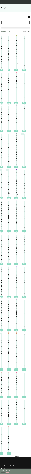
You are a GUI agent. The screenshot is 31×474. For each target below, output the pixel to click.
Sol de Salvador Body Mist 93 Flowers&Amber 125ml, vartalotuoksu (16, 279)
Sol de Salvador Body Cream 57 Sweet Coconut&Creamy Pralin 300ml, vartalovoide (1, 280)
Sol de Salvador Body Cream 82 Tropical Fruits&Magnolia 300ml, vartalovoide (24, 247)
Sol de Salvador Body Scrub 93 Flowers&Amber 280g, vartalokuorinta (16, 182)
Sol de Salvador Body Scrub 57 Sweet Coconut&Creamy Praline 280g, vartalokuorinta (1, 214)
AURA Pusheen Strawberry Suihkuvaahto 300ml (24, 383)
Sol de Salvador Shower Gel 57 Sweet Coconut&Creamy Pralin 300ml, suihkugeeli (1, 247)
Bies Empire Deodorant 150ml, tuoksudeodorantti (8, 116)
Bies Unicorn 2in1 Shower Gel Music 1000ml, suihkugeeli (8, 181)
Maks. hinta (27, 24)
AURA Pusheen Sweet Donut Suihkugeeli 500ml (1, 437)
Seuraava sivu (17, 456)
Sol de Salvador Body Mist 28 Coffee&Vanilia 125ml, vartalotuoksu (8, 313)
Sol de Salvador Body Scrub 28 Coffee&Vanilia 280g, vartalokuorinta (8, 214)
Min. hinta (2, 24)
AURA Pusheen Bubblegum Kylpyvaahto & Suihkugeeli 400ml (16, 410)
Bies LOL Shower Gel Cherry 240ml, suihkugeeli (24, 146)
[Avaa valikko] (1, 2)
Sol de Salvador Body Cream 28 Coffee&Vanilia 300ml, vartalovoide (8, 279)
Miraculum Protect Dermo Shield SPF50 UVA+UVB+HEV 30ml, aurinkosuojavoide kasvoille (1, 51)
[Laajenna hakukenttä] (7, 3)
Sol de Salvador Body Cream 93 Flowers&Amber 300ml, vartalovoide (16, 247)
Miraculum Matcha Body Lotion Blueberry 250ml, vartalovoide (1, 86)
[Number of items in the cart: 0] (9, 2)
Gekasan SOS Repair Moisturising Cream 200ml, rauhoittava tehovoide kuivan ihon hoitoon (16, 149)
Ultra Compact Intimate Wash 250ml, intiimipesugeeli (16, 348)
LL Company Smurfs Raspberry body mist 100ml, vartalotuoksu (16, 117)
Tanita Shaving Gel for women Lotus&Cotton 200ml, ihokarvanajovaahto (24, 313)
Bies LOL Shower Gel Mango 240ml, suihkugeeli (1, 180)
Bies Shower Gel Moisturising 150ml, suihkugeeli (1, 347)
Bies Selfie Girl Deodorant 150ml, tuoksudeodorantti (24, 85)
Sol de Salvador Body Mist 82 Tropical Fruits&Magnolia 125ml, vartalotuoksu (24, 280)
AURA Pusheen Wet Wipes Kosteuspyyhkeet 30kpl (8, 383)
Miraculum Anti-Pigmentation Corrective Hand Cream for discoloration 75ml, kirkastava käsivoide (24, 350)
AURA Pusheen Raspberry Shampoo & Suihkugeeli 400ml (8, 410)
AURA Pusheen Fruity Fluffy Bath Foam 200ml (1, 409)
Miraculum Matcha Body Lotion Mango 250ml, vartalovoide (16, 49)
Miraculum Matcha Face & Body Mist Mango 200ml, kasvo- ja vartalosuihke (8, 50)
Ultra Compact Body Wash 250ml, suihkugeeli (8, 347)
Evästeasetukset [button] (3, 472)
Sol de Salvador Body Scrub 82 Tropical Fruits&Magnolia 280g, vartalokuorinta (24, 182)
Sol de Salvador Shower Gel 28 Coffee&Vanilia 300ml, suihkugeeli (8, 247)
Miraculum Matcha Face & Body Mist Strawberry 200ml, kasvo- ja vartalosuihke (8, 86)
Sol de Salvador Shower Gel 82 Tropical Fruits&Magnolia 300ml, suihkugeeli (24, 214)
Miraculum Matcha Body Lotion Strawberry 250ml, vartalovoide (16, 86)
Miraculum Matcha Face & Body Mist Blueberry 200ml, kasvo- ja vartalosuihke (24, 50)
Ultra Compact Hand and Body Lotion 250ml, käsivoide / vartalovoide (8, 439)
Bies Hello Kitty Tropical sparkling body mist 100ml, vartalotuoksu (1, 147)
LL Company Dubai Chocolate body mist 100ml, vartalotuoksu (24, 117)
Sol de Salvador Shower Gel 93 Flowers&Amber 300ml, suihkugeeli (16, 214)
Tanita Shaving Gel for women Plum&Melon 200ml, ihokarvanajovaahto (16, 313)
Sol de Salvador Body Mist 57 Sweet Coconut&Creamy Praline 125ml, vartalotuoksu (1, 313)
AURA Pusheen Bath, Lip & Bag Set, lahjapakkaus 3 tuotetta (1, 383)
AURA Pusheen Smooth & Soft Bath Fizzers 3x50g (16, 383)
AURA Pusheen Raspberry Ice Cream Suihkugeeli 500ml (24, 410)
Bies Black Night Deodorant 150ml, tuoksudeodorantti (1, 116)
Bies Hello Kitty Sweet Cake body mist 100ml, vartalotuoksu (8, 148)
